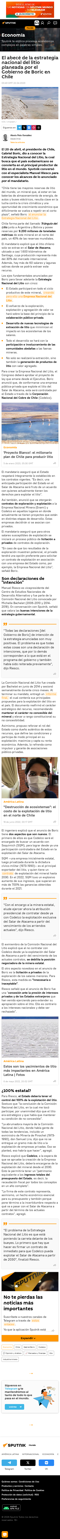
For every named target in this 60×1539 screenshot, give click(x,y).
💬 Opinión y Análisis (12, 1353)
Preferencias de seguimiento (16, 1499)
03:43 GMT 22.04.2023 (13, 83)
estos (35, 1320)
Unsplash (11, 121)
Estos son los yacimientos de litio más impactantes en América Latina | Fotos (30, 1070)
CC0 (3, 121)
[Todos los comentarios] (5, 1534)
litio (51, 1353)
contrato (7, 873)
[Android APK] (11, 1508)
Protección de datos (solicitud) (17, 1494)
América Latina (14, 802)
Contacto (29, 1485)
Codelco (42, 1347)
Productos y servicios (12, 1485)
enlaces (9, 1324)
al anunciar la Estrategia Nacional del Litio (24, 216)
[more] (55, 463)
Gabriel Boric (29, 1347)
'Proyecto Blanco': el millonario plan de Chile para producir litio (28, 454)
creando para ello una (30, 296)
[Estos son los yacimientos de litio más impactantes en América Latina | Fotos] (30, 1037)
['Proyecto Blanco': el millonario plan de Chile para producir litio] (30, 423)
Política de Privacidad (12, 1490)
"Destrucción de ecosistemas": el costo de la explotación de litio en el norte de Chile (30, 811)
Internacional (30, 1454)
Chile (18, 1347)
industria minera (10, 1359)
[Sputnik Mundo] (10, 24)
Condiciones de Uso (29, 1481)
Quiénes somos (9, 1481)
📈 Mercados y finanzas (35, 1353)
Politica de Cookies (34, 1490)
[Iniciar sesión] (42, 23)
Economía (10, 447)
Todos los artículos (17, 142)
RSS (37, 1494)
